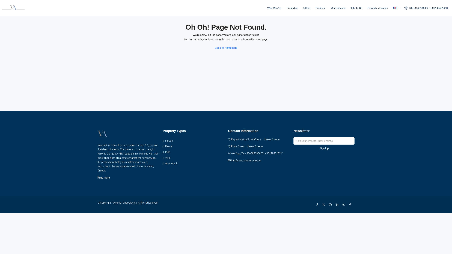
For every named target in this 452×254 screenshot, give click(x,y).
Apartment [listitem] (171, 163)
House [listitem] (169, 140)
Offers (306, 8)
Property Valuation (377, 8)
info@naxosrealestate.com (246, 160)
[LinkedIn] (338, 204)
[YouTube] (344, 204)
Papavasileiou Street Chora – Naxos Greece (255, 139)
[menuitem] (426, 8)
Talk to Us (356, 8)
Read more (103, 177)
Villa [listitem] (167, 157)
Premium (321, 8)
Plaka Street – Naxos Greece (247, 146)
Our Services (338, 8)
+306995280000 (254, 153)
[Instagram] (331, 204)
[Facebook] (318, 204)
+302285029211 (274, 153)
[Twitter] (324, 204)
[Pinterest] (351, 204)
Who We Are (274, 8)
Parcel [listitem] (168, 146)
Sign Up (324, 148)
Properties (292, 8)
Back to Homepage (226, 47)
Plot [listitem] (167, 152)
